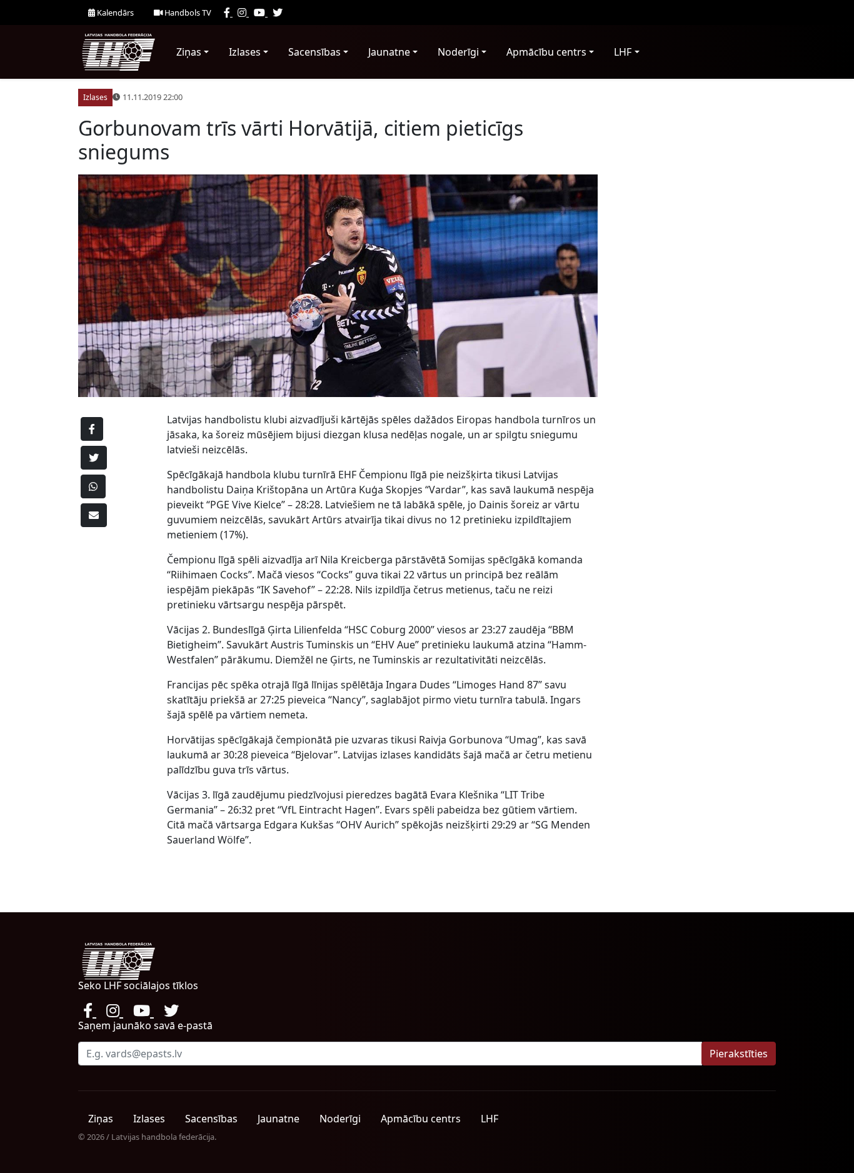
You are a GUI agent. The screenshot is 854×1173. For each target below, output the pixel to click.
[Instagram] (243, 12)
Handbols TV (187, 12)
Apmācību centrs (546, 52)
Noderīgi (458, 52)
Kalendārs (114, 12)
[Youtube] (261, 12)
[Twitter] (278, 12)
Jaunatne (389, 52)
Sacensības (314, 52)
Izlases (245, 52)
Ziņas (188, 52)
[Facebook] (228, 12)
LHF (622, 52)
